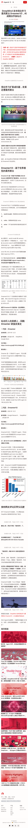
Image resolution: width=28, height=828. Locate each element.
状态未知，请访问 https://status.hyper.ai (11, 801)
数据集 (11, 813)
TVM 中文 (22, 807)
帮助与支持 (3, 809)
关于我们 (3, 807)
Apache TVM (23, 809)
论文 (11, 809)
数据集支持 (3, 811)
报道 (16, 7)
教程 (11, 811)
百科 (11, 814)
